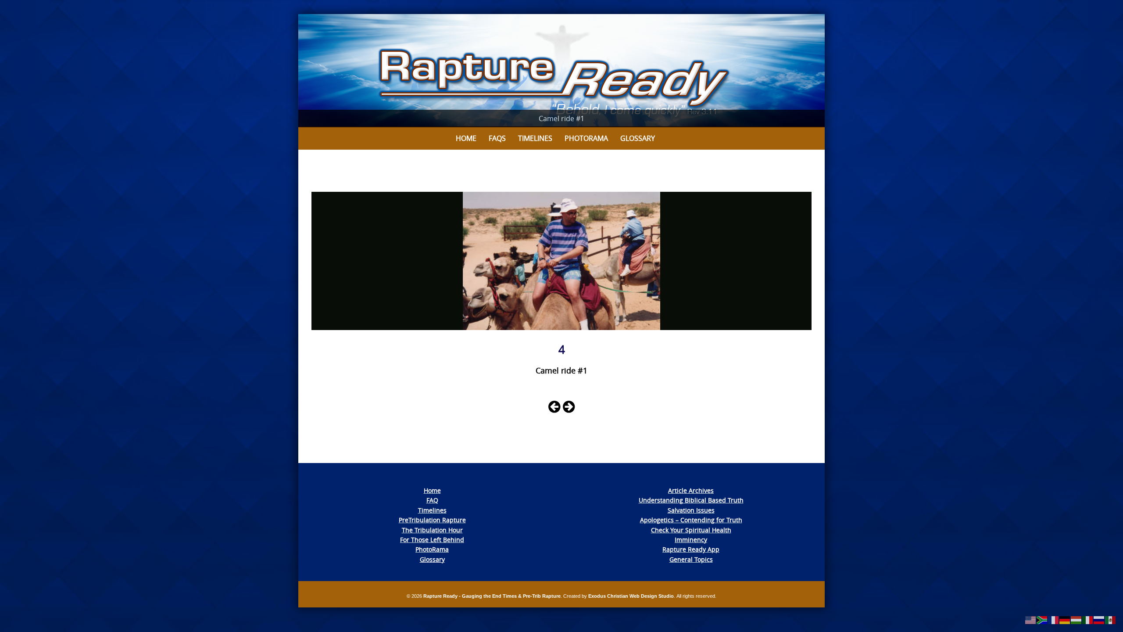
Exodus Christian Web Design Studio (631, 596)
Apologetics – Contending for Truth (691, 520)
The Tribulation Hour (432, 530)
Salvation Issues (691, 510)
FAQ (432, 500)
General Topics (691, 559)
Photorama (586, 138)
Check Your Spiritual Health (691, 530)
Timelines (535, 138)
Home (466, 138)
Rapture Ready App (690, 549)
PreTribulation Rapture (432, 520)
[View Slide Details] (561, 70)
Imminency (691, 539)
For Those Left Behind (432, 539)
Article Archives (691, 490)
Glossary (637, 138)
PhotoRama (432, 549)
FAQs (497, 138)
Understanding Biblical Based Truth (691, 500)
